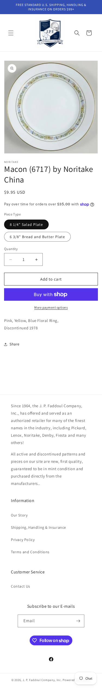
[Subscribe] (78, 621)
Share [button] (15, 344)
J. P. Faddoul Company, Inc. (42, 680)
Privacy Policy (23, 539)
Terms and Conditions (30, 551)
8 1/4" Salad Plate (26, 224)
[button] (11, 33)
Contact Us (20, 586)
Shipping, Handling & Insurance (38, 527)
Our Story (19, 515)
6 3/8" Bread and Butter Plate (37, 236)
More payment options (51, 307)
